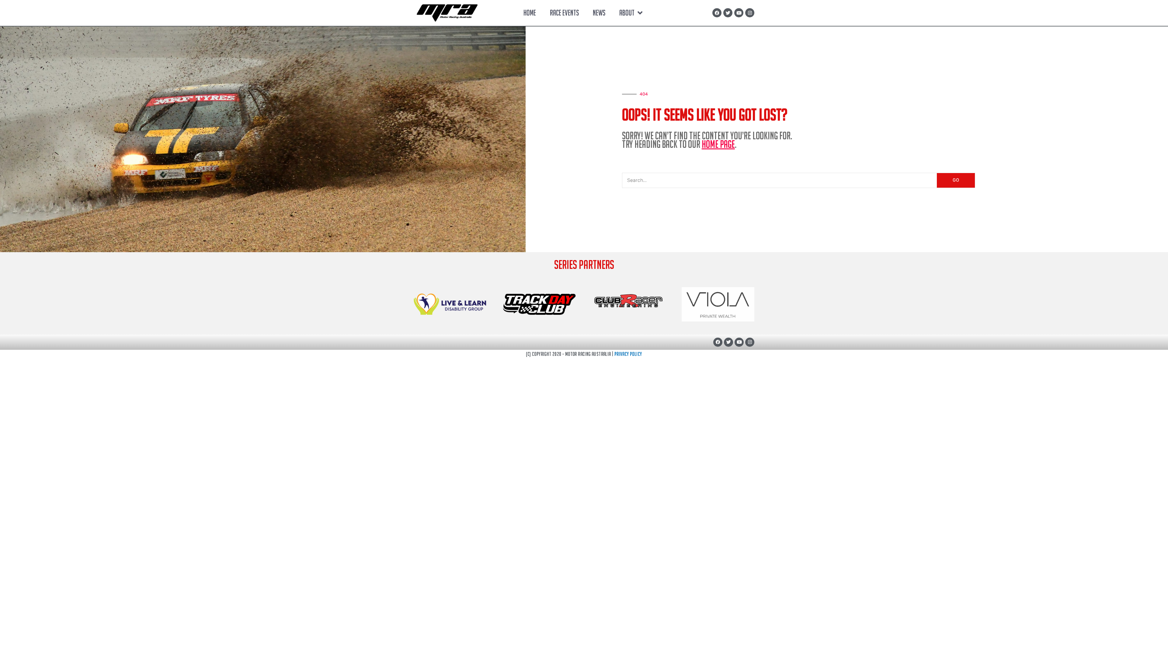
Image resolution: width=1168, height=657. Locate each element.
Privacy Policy (628, 354)
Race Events (564, 13)
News (599, 13)
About (626, 13)
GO (956, 180)
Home (529, 13)
